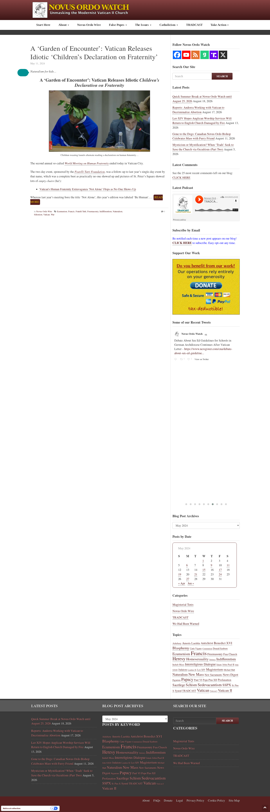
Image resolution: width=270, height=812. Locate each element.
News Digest (230, 675)
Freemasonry (92, 211)
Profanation (224, 680)
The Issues (142, 25)
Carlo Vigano (196, 648)
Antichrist (207, 643)
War (52, 214)
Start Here (43, 25)
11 (228, 565)
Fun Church (230, 654)
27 (187, 579)
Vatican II (225, 690)
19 (179, 574)
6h (206, 334)
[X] (223, 55)
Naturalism (117, 211)
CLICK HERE (181, 178)
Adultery (176, 643)
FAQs (156, 800)
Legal (179, 800)
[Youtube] (186, 55)
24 (220, 574)
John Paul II (228, 664)
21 (195, 574)
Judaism (182, 669)
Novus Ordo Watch (192, 334)
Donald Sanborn (220, 648)
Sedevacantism (210, 684)
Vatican (46, 214)
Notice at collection (11, 808)
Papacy (187, 679)
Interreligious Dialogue (200, 664)
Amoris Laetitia (191, 643)
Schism (191, 684)
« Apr (181, 583)
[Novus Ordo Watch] (84, 9)
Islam (219, 664)
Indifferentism (106, 211)
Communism (207, 648)
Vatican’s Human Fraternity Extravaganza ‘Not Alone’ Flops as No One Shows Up (87, 189)
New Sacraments (213, 674)
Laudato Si (192, 670)
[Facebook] (177, 55)
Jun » (191, 583)
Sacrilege (178, 685)
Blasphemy (180, 647)
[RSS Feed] (195, 55)
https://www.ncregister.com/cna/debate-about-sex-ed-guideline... (203, 351)
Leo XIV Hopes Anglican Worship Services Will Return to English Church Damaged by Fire (202, 120)
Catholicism (167, 25)
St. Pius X (116, 783)
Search (222, 76)
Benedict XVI (223, 643)
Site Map (234, 800)
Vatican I (213, 691)
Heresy (179, 658)
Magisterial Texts (182, 605)
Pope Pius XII (210, 680)
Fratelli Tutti (81, 211)
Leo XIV (201, 669)
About (62, 25)
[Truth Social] (214, 55)
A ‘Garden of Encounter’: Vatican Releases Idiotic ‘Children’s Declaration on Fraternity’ (94, 52)
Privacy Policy (195, 800)
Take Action (218, 25)
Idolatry (212, 659)
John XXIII (106, 763)
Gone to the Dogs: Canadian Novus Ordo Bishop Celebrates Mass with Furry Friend (201, 136)
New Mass (196, 674)
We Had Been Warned (185, 624)
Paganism (176, 680)
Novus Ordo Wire (89, 25)
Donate (168, 800)
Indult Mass (178, 664)
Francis (71, 211)
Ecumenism (62, 211)
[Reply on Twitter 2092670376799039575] (176, 359)
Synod (178, 690)
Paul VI (198, 680)
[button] (22, 72)
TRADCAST (194, 25)
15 (203, 570)
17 (220, 570)
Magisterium (214, 669)
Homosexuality (197, 658)
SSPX (226, 684)
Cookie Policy (216, 800)
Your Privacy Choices (36, 808)
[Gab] (204, 55)
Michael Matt (229, 669)
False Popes (117, 25)
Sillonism (38, 214)
